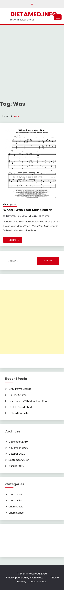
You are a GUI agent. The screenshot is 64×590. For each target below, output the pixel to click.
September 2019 (19, 459)
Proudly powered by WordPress (25, 577)
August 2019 (16, 465)
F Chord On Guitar (19, 413)
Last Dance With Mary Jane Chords (29, 401)
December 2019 (18, 441)
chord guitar (10, 204)
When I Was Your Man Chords (28, 210)
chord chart (15, 494)
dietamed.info (33, 14)
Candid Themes (37, 581)
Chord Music (16, 506)
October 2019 (17, 453)
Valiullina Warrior (41, 215)
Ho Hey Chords (18, 394)
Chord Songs (16, 512)
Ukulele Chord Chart (20, 407)
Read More (13, 239)
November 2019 (18, 447)
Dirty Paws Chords (20, 388)
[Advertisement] (32, 58)
